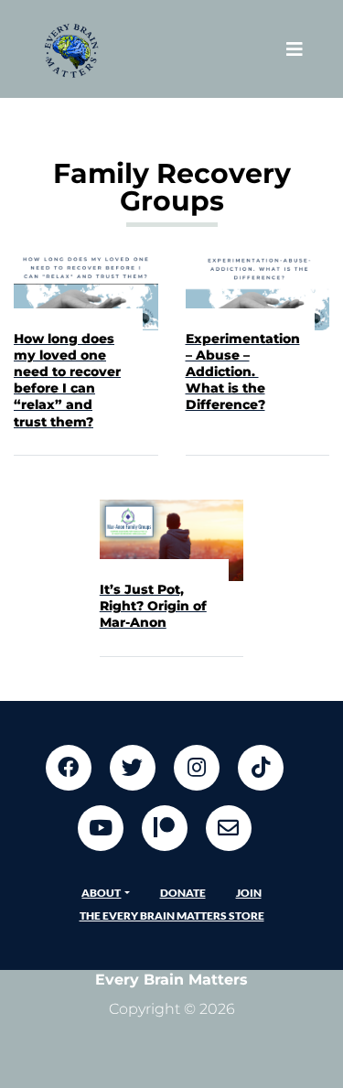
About (101, 892)
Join (249, 892)
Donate (183, 892)
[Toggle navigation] (294, 49)
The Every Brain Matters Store (172, 915)
